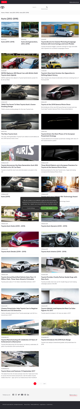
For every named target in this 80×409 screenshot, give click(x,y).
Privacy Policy (27, 404)
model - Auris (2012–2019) (12, 12)
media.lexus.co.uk (74, 2)
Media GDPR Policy (35, 404)
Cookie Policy (49, 404)
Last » (44, 383)
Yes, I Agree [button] (49, 208)
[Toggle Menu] (78, 7)
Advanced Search (44, 9)
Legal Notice (43, 404)
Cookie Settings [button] (31, 208)
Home (2, 12)
